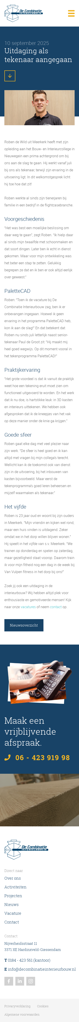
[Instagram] (30, 981)
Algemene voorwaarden (22, 1014)
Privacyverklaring (17, 1006)
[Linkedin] (19, 981)
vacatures (28, 606)
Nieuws (11, 904)
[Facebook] (8, 981)
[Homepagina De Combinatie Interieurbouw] (23, 13)
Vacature (12, 913)
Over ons (12, 878)
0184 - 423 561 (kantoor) (27, 960)
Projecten (13, 895)
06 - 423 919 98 (42, 757)
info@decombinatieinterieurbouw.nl (40, 969)
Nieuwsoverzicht (24, 625)
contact (56, 606)
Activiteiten (15, 887)
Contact (11, 922)
